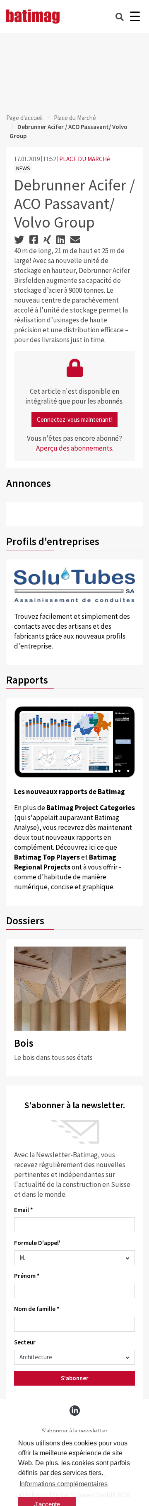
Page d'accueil (24, 118)
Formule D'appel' (37, 1243)
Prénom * (27, 1276)
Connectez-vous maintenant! (75, 419)
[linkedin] (75, 1410)
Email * (23, 1210)
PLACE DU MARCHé (84, 159)
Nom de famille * (37, 1309)
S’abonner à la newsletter (75, 1431)
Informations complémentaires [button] (63, 1483)
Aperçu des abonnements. (74, 448)
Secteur (25, 1342)
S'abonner (75, 1378)
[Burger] (135, 17)
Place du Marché (75, 118)
